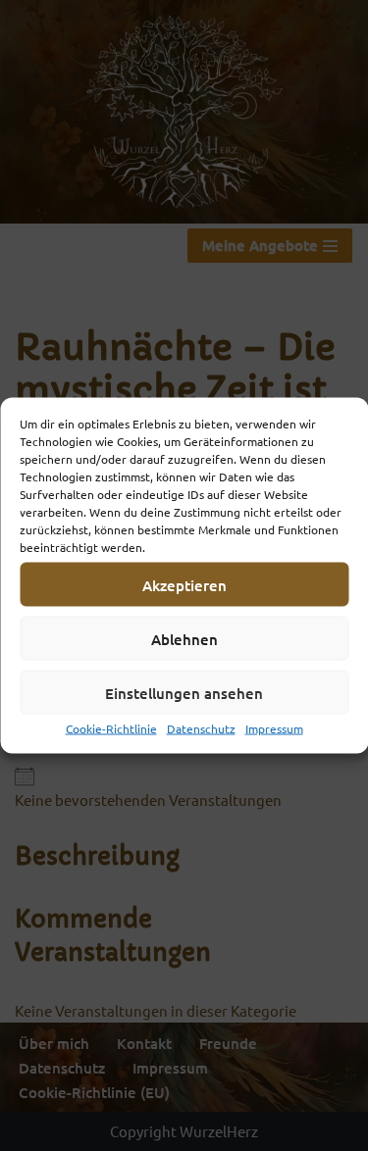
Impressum (274, 728)
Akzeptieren (184, 584)
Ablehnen (184, 638)
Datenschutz (201, 728)
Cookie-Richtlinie (111, 728)
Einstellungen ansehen (184, 692)
